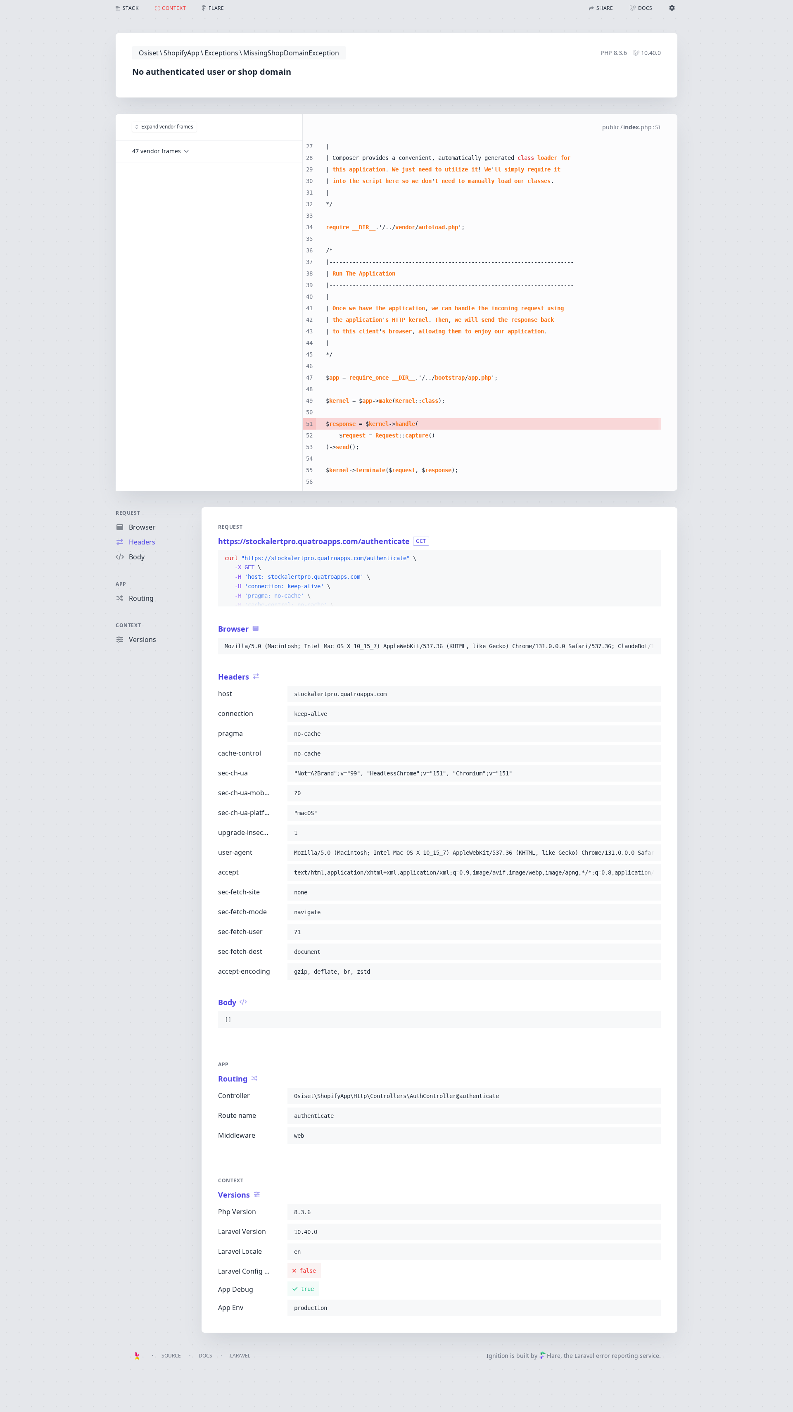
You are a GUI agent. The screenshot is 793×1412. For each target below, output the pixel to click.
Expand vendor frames (167, 126)
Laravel (240, 1355)
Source (171, 1355)
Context (128, 625)
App (121, 583)
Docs (205, 1355)
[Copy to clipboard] (651, 558)
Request (128, 512)
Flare (553, 1356)
